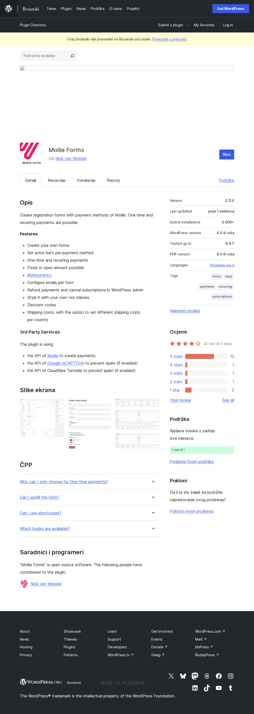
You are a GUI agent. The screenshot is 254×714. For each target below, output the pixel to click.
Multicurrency (39, 275)
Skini (226, 154)
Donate (159, 647)
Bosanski (74, 682)
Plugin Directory (33, 25)
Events (156, 639)
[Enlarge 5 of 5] (152, 440)
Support (114, 639)
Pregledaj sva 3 (222, 265)
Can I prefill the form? (39, 497)
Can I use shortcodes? (40, 513)
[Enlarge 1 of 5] (57, 405)
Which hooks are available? (45, 528)
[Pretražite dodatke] (72, 56)
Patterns (71, 655)
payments (207, 286)
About (25, 631)
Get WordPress (230, 8)
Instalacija (86, 180)
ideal (228, 276)
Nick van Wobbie (71, 158)
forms (216, 276)
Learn (112, 631)
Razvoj (113, 180)
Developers (117, 647)
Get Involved (162, 631)
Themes (70, 639)
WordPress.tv (121, 655)
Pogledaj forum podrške (192, 461)
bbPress (204, 647)
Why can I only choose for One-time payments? (64, 481)
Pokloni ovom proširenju (192, 511)
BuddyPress (207, 655)
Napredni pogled (185, 310)
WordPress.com (210, 631)
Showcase (72, 631)
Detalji (30, 180)
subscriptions (222, 296)
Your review (180, 400)
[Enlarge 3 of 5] (152, 405)
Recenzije (56, 180)
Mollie (52, 355)
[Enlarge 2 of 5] (104, 405)
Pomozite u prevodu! (169, 39)
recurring (225, 286)
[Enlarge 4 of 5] (152, 417)
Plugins (69, 647)
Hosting (26, 647)
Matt (201, 639)
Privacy (26, 655)
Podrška (226, 180)
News (24, 639)
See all (228, 400)
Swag (158, 655)
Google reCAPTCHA (65, 363)
